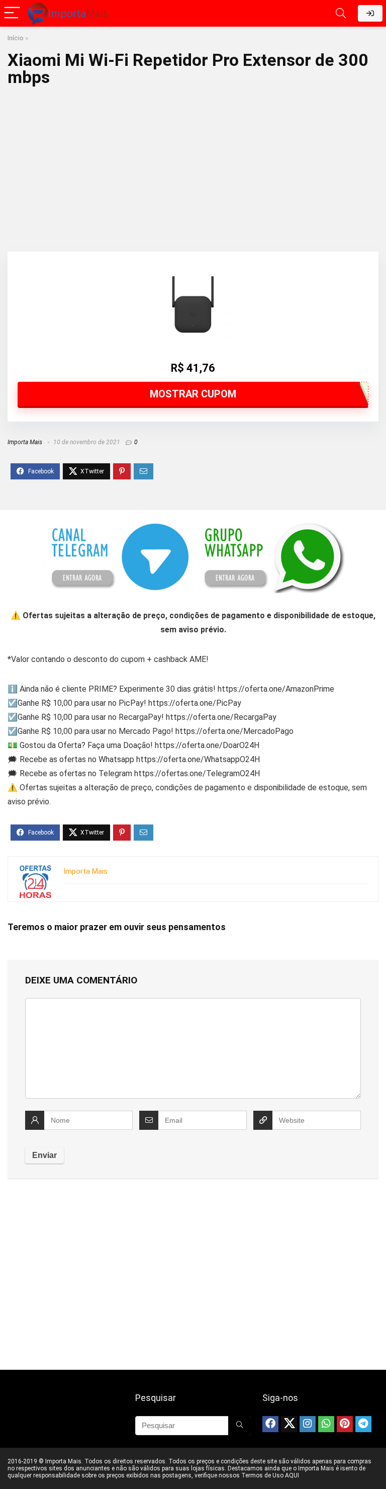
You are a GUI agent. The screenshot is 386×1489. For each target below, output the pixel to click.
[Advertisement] (193, 166)
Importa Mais (25, 442)
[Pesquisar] (239, 1425)
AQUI (292, 1475)
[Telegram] (363, 1424)
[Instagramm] (308, 1424)
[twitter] (289, 1424)
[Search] (341, 13)
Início (16, 38)
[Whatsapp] (326, 1424)
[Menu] (12, 13)
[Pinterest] (345, 1424)
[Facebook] (270, 1424)
